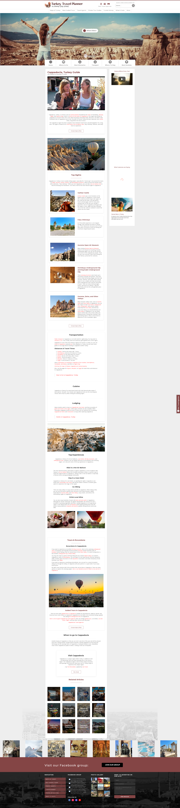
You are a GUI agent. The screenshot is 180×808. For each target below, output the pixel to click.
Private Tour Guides (94, 10)
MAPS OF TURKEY (51, 779)
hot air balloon (63, 472)
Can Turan (85, 667)
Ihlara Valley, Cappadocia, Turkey (98, 710)
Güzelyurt (54, 552)
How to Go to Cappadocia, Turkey (67, 375)
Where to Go (63, 65)
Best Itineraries (79, 65)
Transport (95, 65)
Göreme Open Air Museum (92, 248)
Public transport (59, 339)
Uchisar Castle (81, 196)
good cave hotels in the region (63, 408)
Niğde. (61, 560)
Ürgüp (53, 182)
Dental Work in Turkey (117, 214)
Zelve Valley (86, 303)
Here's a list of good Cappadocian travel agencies (63, 618)
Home (51, 65)
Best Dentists (127, 65)
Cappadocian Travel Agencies (76, 622)
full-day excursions (89, 459)
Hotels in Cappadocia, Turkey (65, 417)
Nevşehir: (59, 359)
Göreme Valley (65, 492)
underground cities (59, 460)
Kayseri (58, 116)
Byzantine (75, 558)
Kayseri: (59, 357)
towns (89, 114)
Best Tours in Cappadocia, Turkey (54, 710)
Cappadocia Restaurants (69, 726)
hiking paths (84, 306)
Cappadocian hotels (60, 411)
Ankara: (59, 356)
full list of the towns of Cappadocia (78, 116)
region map (77, 364)
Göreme (58, 182)
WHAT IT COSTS (50, 796)
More (128, 10)
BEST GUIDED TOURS (52, 782)
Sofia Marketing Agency (121, 806)
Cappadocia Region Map (84, 726)
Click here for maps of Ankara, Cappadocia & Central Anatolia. (71, 366)
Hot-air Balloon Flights (98, 694)
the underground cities (75, 616)
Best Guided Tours (69, 10)
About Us (55, 806)
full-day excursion (76, 549)
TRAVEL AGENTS (51, 786)
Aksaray (101, 114)
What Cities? (91, 30)
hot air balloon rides (78, 124)
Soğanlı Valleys (88, 555)
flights (67, 620)
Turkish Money (108, 10)
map (62, 116)
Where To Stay (110, 65)
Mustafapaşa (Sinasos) (78, 182)
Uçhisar (62, 182)
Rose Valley (88, 307)
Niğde (51, 116)
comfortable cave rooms (65, 482)
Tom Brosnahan (71, 667)
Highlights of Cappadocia (68, 694)
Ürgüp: (59, 360)
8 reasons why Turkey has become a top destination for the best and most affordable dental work (121, 218)
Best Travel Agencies (104, 6)
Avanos (67, 182)
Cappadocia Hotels (54, 726)
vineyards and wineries (72, 506)
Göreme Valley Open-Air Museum (68, 710)
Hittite (101, 119)
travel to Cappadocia (60, 344)
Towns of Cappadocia (83, 694)
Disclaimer (69, 806)
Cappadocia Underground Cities (83, 710)
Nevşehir (74, 368)
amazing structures (86, 275)
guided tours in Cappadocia (69, 613)
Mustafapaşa (66, 557)
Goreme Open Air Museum (88, 245)
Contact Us (103, 806)
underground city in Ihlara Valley (67, 553)
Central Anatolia (74, 114)
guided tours (88, 618)
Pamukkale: (60, 354)
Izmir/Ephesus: (61, 353)
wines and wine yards (81, 500)
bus (71, 344)
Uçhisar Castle (83, 193)
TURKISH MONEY (51, 789)
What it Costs (120, 10)
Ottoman (80, 550)
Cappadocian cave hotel (78, 407)
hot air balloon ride (96, 184)
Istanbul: (59, 351)
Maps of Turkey (55, 10)
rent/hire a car (58, 340)
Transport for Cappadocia (53, 694)
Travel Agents (81, 10)
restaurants (70, 411)
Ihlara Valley (81, 311)
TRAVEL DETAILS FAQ (52, 793)
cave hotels (70, 124)
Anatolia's (74, 504)
